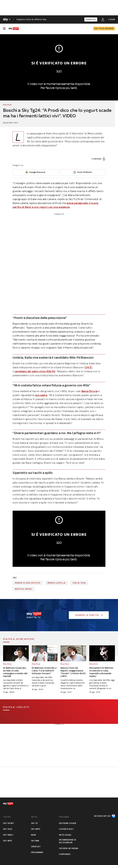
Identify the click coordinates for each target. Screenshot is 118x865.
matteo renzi (23, 589)
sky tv (34, 823)
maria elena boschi (27, 583)
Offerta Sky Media (68, 848)
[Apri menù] (4, 28)
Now (33, 835)
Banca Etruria (89, 391)
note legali (65, 835)
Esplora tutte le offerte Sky (31, 19)
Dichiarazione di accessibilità (67, 841)
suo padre (41, 395)
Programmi (37, 852)
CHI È (88, 367)
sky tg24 (7, 829)
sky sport (8, 823)
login (111, 19)
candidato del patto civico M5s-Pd (35, 371)
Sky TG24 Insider (104, 28)
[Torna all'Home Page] (14, 28)
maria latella (56, 583)
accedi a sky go (102, 816)
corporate (65, 854)
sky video (8, 835)
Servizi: (34, 817)
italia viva (79, 583)
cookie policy (66, 829)
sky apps (35, 829)
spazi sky (36, 846)
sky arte (7, 841)
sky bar (35, 841)
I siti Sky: (7, 817)
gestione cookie (67, 823)
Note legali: (64, 817)
